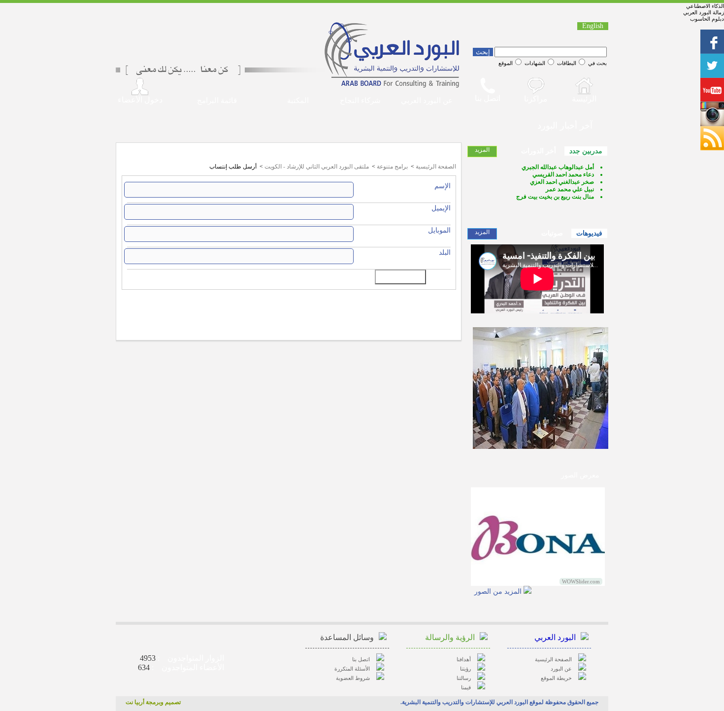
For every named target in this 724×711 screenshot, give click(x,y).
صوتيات (552, 233)
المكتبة (298, 100)
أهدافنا (464, 659)
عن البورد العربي (427, 100)
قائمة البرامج (217, 100)
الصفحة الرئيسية (436, 166)
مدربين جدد (585, 151)
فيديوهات (589, 233)
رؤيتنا (465, 669)
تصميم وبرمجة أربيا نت (153, 702)
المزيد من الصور (498, 591)
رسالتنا (464, 678)
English (592, 26)
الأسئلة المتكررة (352, 669)
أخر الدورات (538, 151)
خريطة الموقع (556, 678)
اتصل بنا (361, 659)
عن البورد (561, 669)
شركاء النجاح (360, 100)
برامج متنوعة (392, 166)
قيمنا (466, 687)
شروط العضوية (353, 678)
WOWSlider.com (581, 581)
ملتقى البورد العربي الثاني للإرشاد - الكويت (316, 166)
